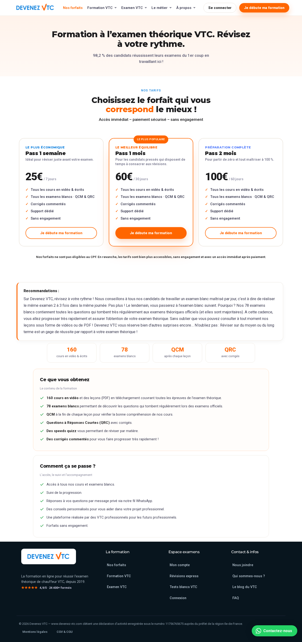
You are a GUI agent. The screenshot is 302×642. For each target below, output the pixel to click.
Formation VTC (100, 8)
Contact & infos (245, 552)
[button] (274, 630)
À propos (183, 8)
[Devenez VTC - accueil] (48, 556)
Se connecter (219, 8)
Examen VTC (132, 8)
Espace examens (183, 552)
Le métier (159, 8)
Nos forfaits (73, 8)
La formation (117, 552)
